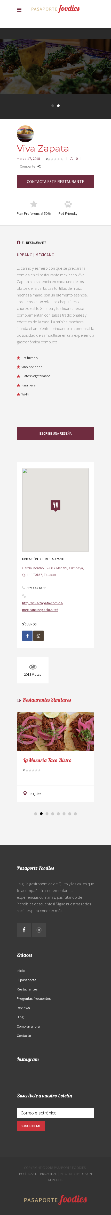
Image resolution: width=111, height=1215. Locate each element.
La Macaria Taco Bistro (47, 760)
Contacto (24, 1035)
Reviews (23, 1007)
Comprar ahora (28, 1026)
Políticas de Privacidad (38, 1173)
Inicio (21, 970)
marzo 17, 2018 (28, 158)
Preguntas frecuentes (34, 998)
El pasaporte (26, 980)
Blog (20, 1017)
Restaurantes (27, 989)
